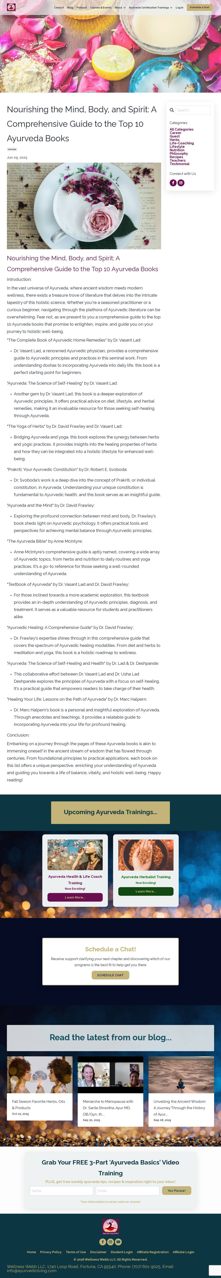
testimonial (179, 164)
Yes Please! (177, 1190)
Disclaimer (98, 1252)
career (175, 133)
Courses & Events (100, 7)
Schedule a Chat (199, 7)
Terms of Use (76, 1252)
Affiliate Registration (153, 1252)
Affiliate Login (183, 1252)
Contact (59, 7)
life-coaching (182, 143)
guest (175, 136)
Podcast (82, 7)
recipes (176, 157)
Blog (70, 7)
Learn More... (75, 897)
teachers (178, 160)
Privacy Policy (51, 1252)
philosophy (179, 153)
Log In (179, 7)
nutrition (177, 150)
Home (31, 1252)
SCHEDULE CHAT (110, 975)
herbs (175, 139)
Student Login (122, 1252)
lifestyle (12, 149)
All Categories (182, 129)
